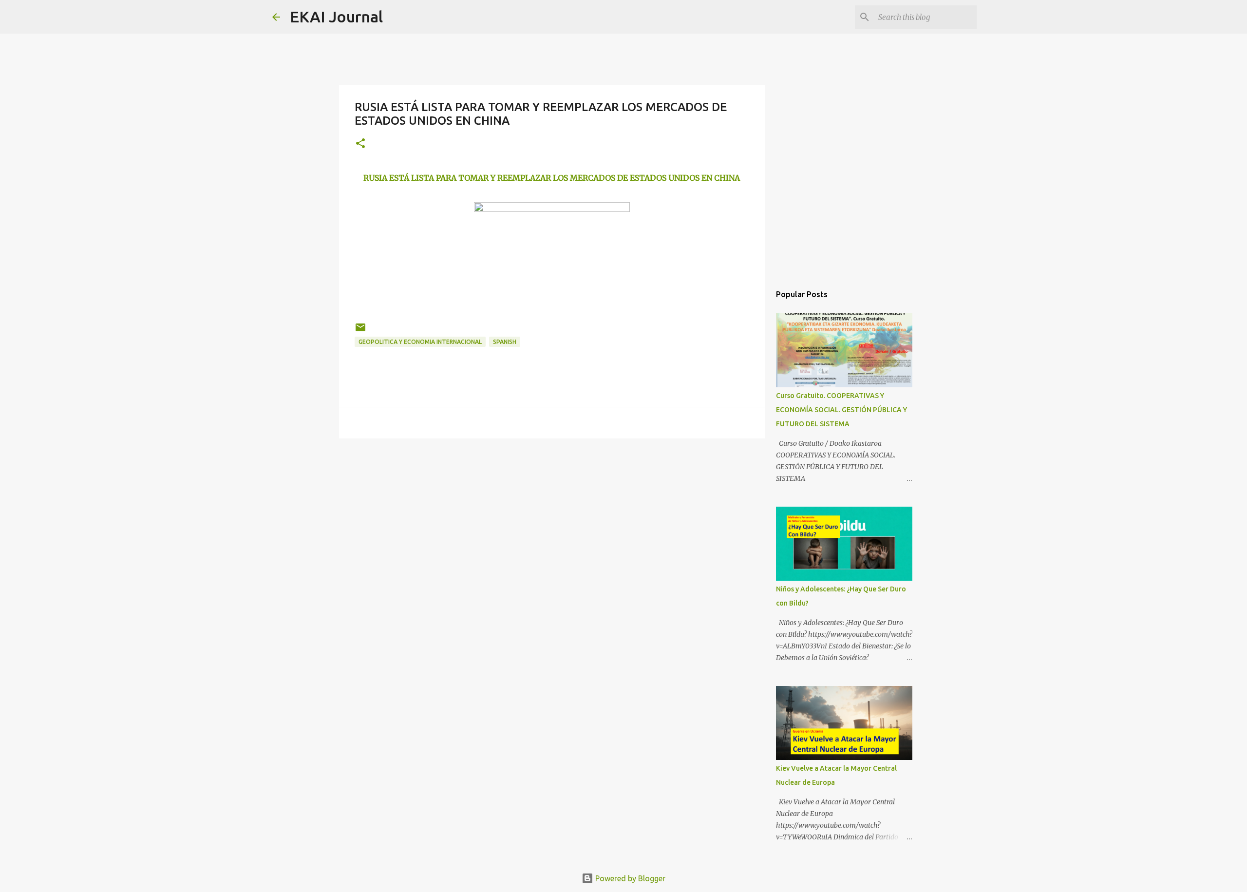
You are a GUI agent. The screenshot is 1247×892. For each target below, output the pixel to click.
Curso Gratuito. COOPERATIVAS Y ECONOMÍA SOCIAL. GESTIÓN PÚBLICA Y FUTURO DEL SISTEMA (841, 410)
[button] (360, 144)
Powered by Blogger (629, 878)
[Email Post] (360, 331)
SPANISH (504, 342)
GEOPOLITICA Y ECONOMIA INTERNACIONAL (420, 342)
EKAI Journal (336, 16)
